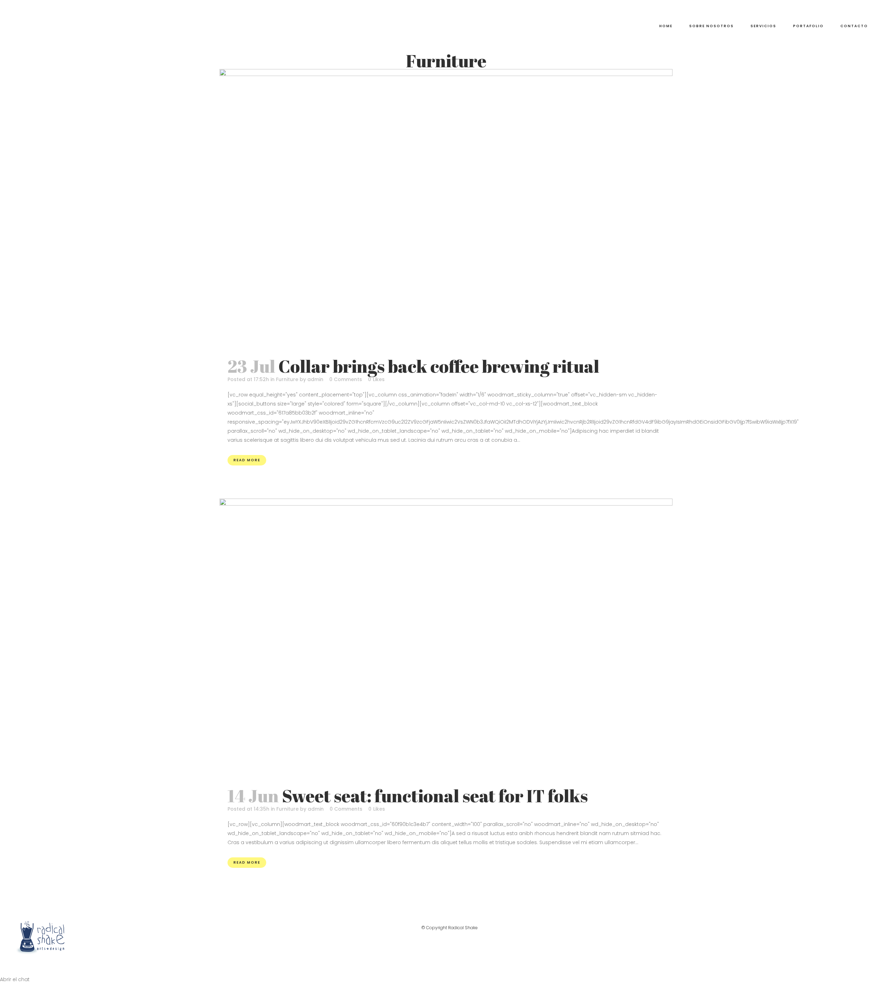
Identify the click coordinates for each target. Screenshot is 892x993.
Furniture (287, 379)
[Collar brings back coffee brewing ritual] (446, 209)
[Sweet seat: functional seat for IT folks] (446, 639)
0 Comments (345, 379)
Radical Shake (463, 928)
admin (315, 379)
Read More (246, 460)
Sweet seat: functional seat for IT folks (435, 796)
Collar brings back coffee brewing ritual (438, 366)
